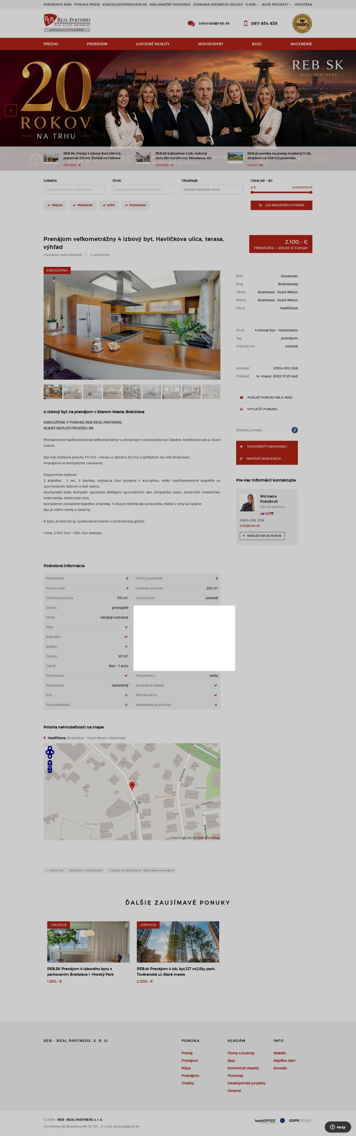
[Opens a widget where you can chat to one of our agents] (338, 1127)
